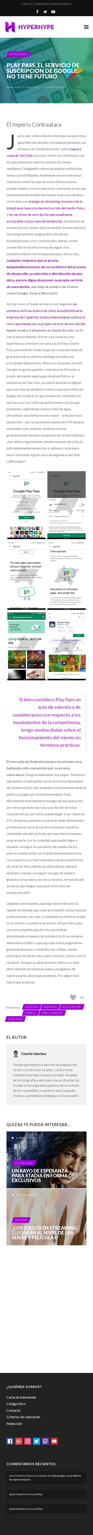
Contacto (13, 1410)
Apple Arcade (52, 1013)
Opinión (21, 1220)
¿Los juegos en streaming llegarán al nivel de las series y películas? (44, 1233)
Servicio (31, 1007)
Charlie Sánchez (26, 87)
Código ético (16, 1404)
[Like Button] (73, 997)
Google (30, 1013)
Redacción (14, 1423)
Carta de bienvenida (21, 1397)
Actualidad (18, 54)
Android (50, 1007)
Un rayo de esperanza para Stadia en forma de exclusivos (43, 1176)
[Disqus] (46, 1308)
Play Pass (15, 1019)
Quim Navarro (17, 1494)
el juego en (44, 201)
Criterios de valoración (23, 1417)
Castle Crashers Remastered (47, 4)
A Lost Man (36, 1494)
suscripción (72, 1007)
